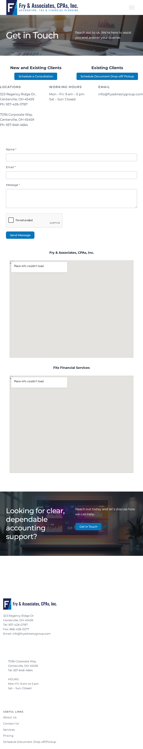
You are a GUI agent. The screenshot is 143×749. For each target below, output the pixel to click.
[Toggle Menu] (132, 7)
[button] (88, 526)
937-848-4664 (23, 670)
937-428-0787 (18, 624)
